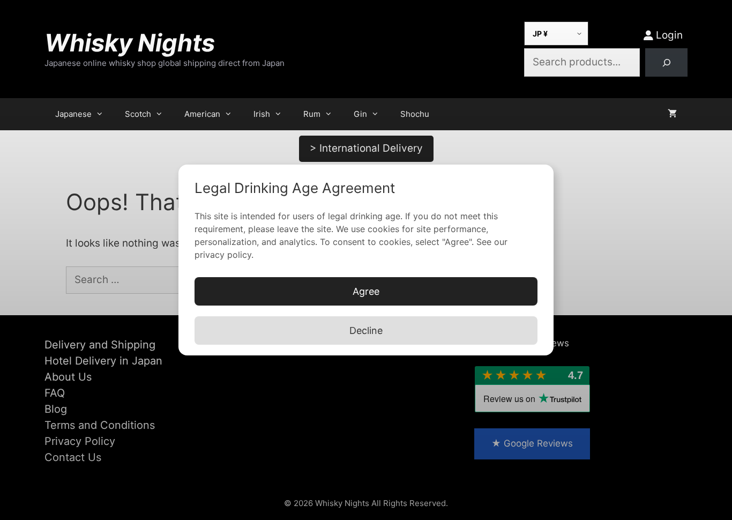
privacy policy (223, 254)
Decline (366, 330)
